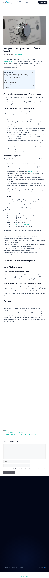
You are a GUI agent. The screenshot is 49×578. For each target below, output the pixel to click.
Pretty (6, 2)
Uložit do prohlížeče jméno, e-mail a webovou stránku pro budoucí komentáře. (25, 468)
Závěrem (7, 87)
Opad (3, 521)
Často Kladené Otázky (10, 82)
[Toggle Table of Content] (32, 72)
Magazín (28, 2)
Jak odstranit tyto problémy (13, 77)
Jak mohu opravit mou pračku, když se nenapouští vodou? (21, 85)
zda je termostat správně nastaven (23, 224)
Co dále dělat (10, 79)
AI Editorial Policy (24, 576)
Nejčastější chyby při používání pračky (14, 80)
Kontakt (3, 538)
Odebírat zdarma (24, 558)
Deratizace (4, 513)
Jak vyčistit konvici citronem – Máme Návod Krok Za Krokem (20, 434)
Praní (5, 13)
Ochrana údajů (5, 540)
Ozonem (3, 524)
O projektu (34, 2)
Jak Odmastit (5, 518)
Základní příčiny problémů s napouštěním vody (17, 75)
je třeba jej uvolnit (32, 171)
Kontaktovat (43, 2)
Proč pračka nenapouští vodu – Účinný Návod (16, 74)
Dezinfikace (4, 516)
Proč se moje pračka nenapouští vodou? (16, 84)
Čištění (3, 510)
